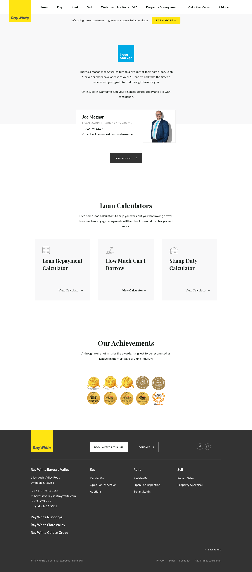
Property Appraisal (190, 484)
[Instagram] (208, 447)
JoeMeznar (93, 116)
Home (44, 7)
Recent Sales (185, 478)
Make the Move (198, 7)
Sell (180, 469)
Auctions (95, 491)
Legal (172, 560)
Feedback (184, 560)
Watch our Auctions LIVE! (119, 7)
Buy (93, 469)
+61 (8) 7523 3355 (46, 490)
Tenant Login (142, 491)
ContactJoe (123, 158)
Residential (97, 478)
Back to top (214, 549)
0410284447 (94, 129)
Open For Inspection (103, 484)
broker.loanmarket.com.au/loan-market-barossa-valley (110, 134)
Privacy (160, 560)
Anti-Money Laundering (208, 560)
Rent (137, 469)
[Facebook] (200, 447)
